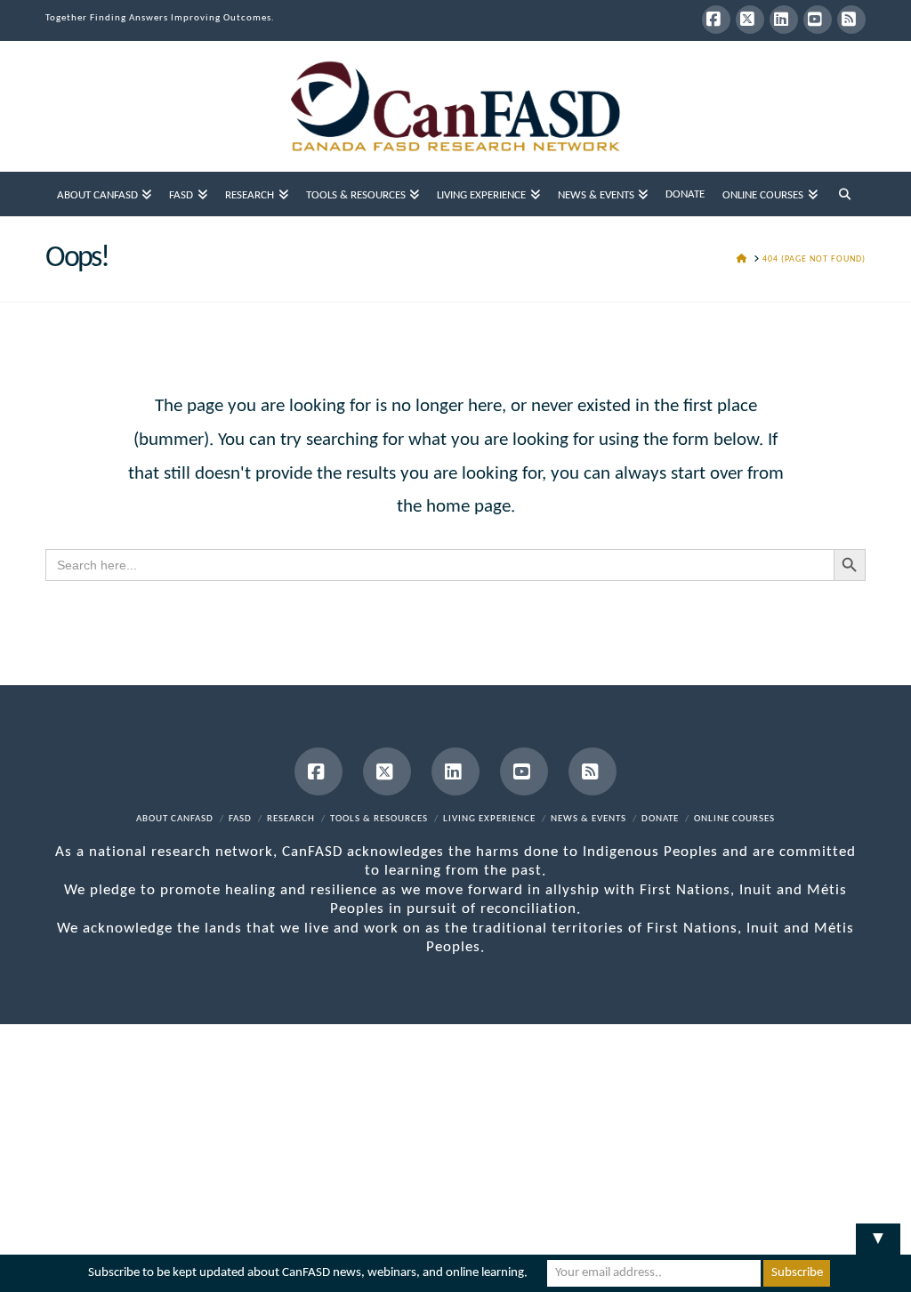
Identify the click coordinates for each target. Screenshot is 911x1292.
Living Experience (489, 819)
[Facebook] (716, 19)
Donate (660, 819)
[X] (750, 19)
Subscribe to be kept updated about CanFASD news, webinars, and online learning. (308, 1273)
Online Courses (734, 819)
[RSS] (851, 19)
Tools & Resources (379, 819)
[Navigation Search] (844, 194)
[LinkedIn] (784, 19)
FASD (240, 819)
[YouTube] (817, 19)
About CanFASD (175, 819)
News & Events (588, 819)
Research (291, 819)
